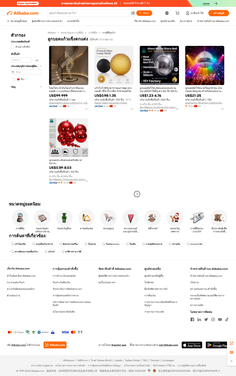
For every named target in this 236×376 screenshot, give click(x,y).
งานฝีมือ (92, 32)
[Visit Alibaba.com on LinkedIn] (199, 319)
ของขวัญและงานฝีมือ (72, 32)
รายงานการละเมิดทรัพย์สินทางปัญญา (160, 303)
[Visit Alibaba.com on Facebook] (192, 319)
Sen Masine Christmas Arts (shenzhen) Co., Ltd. (159, 107)
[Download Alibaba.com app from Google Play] (217, 345)
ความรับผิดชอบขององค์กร (21, 289)
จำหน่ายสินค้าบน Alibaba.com (206, 275)
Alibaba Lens (18, 345)
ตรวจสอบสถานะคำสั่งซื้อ (203, 289)
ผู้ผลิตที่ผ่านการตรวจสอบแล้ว (113, 275)
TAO (145, 360)
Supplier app (118, 345)
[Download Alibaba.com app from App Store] (192, 345)
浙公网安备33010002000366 (174, 370)
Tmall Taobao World (101, 360)
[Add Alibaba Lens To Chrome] (55, 345)
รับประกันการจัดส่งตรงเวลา (67, 289)
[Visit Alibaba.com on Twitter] (206, 319)
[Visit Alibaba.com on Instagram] (213, 319)
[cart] (178, 13)
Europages (168, 360)
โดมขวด (92, 244)
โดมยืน (132, 244)
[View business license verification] (149, 371)
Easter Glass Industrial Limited (111, 102)
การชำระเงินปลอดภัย (64, 275)
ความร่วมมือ (196, 305)
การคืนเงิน (150, 295)
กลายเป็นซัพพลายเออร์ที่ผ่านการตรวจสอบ (207, 297)
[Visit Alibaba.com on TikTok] (227, 319)
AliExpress (68, 360)
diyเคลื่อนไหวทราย (44, 244)
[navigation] (26, 114)
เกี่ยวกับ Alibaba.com (18, 268)
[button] (133, 13)
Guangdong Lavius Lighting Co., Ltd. (68, 102)
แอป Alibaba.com (168, 345)
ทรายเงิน (176, 244)
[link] (231, 343)
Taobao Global (132, 360)
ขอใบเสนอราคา (107, 282)
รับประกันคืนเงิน (61, 282)
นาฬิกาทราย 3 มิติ (73, 251)
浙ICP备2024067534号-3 (206, 370)
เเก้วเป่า (51, 251)
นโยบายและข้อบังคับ (64, 311)
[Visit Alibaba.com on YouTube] (220, 319)
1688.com (82, 360)
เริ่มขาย (194, 282)
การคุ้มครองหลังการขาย (65, 295)
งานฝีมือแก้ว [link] (108, 32)
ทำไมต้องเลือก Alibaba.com (21, 275)
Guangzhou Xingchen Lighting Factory (204, 102)
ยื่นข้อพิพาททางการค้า (156, 289)
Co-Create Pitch (16, 282)
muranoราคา (196, 244)
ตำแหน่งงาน (13, 295)
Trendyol (154, 360)
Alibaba (51, 32)
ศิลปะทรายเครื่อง (70, 244)
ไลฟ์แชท (149, 282)
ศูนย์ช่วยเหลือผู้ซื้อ (153, 275)
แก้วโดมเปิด (20, 244)
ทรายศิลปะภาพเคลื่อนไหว (26, 251)
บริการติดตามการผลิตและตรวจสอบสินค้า (72, 303)
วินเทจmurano (112, 244)
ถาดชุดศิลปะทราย (154, 244)
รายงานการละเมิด (154, 311)
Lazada (118, 360)
